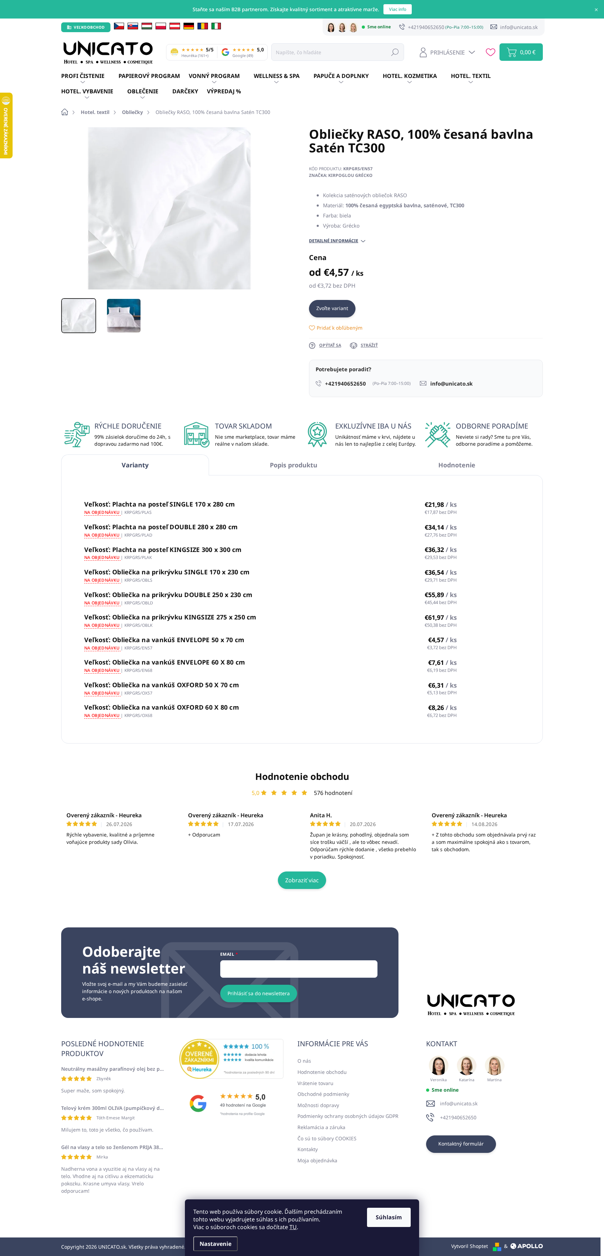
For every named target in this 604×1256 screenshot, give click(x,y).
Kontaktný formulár (461, 1143)
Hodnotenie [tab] (456, 465)
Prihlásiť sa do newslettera (259, 993)
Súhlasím (389, 1217)
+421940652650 (458, 1117)
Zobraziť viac (302, 880)
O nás (304, 1060)
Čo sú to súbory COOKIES (327, 1138)
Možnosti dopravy (318, 1105)
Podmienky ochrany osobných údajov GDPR (347, 1116)
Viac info (397, 9)
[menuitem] (89, 76)
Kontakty (307, 1149)
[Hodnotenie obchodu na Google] (231, 1104)
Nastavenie (215, 1244)
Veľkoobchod (89, 27)
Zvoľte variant (332, 308)
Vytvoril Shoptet (469, 1246)
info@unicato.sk (458, 1103)
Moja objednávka (317, 1160)
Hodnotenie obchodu (302, 776)
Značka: (341, 175)
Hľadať (395, 52)
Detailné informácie (333, 241)
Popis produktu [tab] (293, 465)
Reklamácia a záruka (321, 1127)
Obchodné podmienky (323, 1094)
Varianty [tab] (135, 465)
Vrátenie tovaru (315, 1083)
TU (293, 1227)
